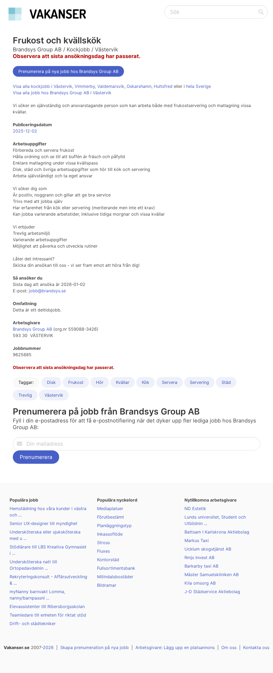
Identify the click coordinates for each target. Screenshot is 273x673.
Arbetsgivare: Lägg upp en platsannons (175, 647)
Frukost (75, 382)
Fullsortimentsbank (116, 568)
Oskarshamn (139, 86)
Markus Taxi (196, 540)
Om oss (228, 647)
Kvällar (122, 382)
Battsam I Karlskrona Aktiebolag (216, 532)
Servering (199, 382)
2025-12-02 (25, 131)
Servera (169, 382)
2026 (48, 647)
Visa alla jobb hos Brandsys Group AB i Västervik (62, 92)
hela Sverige (198, 86)
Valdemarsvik (110, 86)
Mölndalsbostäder (115, 576)
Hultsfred (163, 86)
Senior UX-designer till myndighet (43, 523)
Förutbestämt (110, 517)
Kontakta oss (256, 647)
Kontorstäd (108, 559)
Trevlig (25, 395)
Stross (103, 542)
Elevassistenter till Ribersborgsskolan (47, 606)
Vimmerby (85, 86)
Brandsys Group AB (32, 329)
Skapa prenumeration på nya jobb (94, 647)
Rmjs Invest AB (199, 557)
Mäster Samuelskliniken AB (211, 574)
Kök (145, 382)
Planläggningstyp (114, 525)
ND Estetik (195, 508)
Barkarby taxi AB (201, 566)
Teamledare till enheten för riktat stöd (48, 615)
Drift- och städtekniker (33, 623)
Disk (51, 382)
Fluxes (103, 551)
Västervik (54, 395)
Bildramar (106, 585)
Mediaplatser (110, 508)
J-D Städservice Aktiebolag (212, 591)
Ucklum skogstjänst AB (207, 549)
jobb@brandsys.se (47, 290)
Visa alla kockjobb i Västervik (42, 86)
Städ (226, 382)
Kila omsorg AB (200, 583)
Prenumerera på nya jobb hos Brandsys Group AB (68, 71)
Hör (99, 382)
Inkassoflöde (110, 534)
